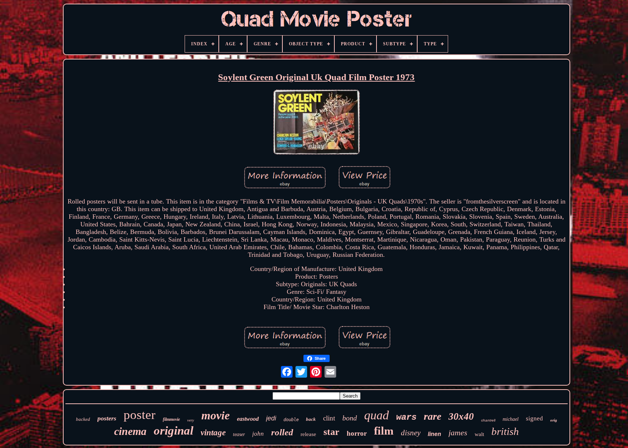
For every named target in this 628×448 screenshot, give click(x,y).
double (291, 419)
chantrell (488, 420)
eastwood (248, 419)
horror (357, 433)
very (190, 420)
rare (432, 416)
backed (83, 419)
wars (406, 417)
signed (534, 418)
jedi (271, 418)
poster (140, 415)
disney (410, 432)
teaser (239, 434)
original (173, 430)
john (258, 433)
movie (215, 415)
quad (376, 415)
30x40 (461, 416)
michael (511, 419)
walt (479, 434)
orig (553, 420)
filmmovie (171, 419)
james (457, 432)
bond (349, 418)
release (308, 434)
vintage (213, 432)
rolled (282, 432)
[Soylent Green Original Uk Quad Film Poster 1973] (316, 123)
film (384, 430)
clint (329, 418)
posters (106, 418)
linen (434, 434)
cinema (130, 431)
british (505, 431)
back (311, 419)
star (331, 432)
